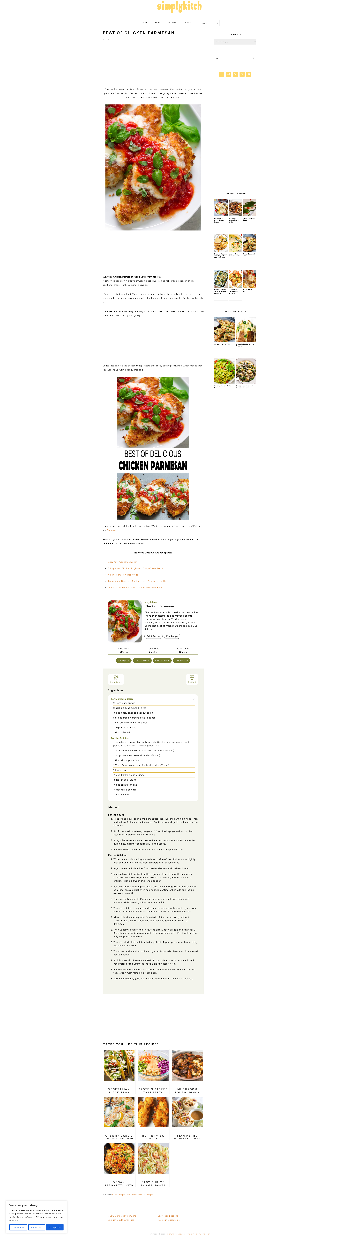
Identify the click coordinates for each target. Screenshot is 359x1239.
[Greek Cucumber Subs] (249, 216)
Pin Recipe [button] (172, 636)
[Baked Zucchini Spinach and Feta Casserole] (221, 287)
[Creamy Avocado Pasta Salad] (224, 383)
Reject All (36, 1227)
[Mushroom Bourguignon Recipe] (235, 216)
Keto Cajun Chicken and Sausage (233, 291)
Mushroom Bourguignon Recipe (234, 220)
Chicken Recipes (118, 1195)
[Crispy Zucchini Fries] (249, 251)
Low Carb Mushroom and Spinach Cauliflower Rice (135, 587)
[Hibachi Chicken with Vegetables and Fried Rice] (221, 251)
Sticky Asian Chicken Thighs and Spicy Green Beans (135, 568)
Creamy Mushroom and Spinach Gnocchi (244, 387)
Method (192, 682)
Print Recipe (153, 636)
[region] (36, 1217)
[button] (193, 698)
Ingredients (116, 682)
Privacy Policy (203, 1234)
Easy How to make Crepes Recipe (219, 220)
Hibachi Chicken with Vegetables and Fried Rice (220, 256)
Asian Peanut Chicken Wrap (123, 574)
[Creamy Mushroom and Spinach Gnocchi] (246, 383)
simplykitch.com (174, 1234)
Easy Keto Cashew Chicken (122, 561)
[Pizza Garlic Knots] (249, 287)
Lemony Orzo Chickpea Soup (234, 255)
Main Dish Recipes (145, 1195)
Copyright (189, 1234)
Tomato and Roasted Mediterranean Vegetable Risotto (137, 581)
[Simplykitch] (179, 15)
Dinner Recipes (131, 1195)
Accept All (55, 1227)
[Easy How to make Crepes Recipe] (221, 216)
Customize (18, 1227)
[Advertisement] (153, 65)
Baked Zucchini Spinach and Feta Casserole (220, 291)
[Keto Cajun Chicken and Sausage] (235, 287)
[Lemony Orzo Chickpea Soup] (235, 251)
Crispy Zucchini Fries (222, 344)
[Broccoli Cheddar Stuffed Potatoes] (246, 341)
